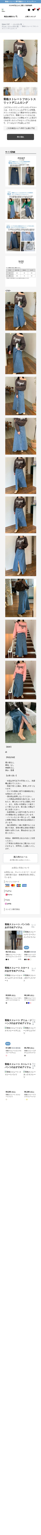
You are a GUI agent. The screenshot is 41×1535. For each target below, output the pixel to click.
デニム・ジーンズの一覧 (10, 26)
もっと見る (33, 926)
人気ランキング (30, 16)
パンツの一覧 (17, 24)
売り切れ (20, 137)
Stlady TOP (6, 24)
